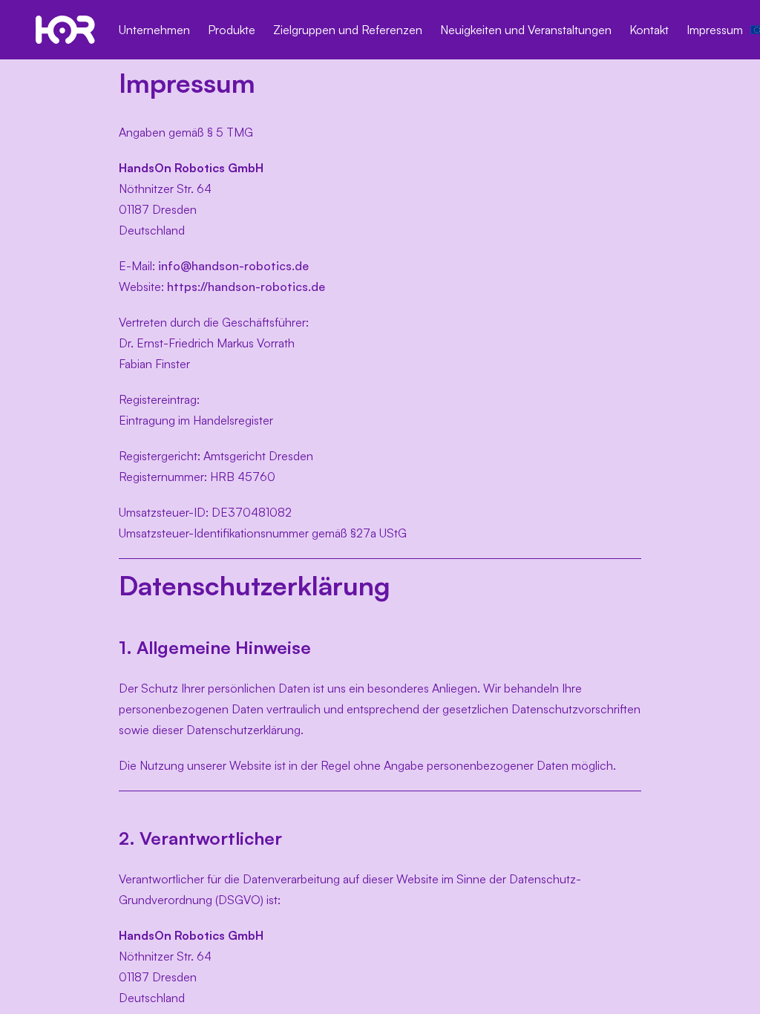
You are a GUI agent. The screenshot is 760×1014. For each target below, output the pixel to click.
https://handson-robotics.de (246, 286)
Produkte (231, 29)
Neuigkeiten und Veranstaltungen (526, 29)
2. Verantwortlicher (200, 838)
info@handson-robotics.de (233, 265)
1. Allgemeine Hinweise (215, 647)
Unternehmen (154, 29)
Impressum (715, 29)
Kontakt (649, 29)
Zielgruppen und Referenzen (347, 29)
